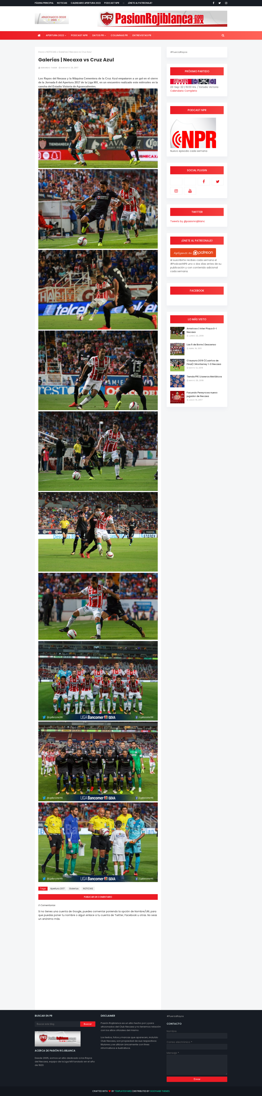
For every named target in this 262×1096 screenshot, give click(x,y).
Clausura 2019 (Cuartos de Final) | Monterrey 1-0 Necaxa (204, 362)
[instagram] (225, 3)
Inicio (41, 51)
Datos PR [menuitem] (98, 35)
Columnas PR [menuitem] (119, 35)
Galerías (74, 888)
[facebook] (213, 3)
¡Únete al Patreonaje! (140, 2)
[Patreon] (176, 181)
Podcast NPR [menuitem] (79, 35)
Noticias (62, 2)
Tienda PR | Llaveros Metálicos (204, 376)
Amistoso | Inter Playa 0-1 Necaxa (202, 330)
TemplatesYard (123, 1091)
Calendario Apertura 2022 (86, 2)
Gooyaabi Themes (160, 1091)
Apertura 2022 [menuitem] (55, 35)
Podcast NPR (111, 2)
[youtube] (190, 191)
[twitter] (219, 3)
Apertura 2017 (57, 888)
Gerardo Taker (48, 67)
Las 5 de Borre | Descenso (201, 344)
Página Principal (44, 2)
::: (123, 2)
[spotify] (190, 181)
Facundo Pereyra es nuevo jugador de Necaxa (202, 394)
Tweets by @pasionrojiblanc (187, 221)
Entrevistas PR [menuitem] (141, 35)
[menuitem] (39, 35)
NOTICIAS (51, 51)
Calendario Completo (183, 91)
